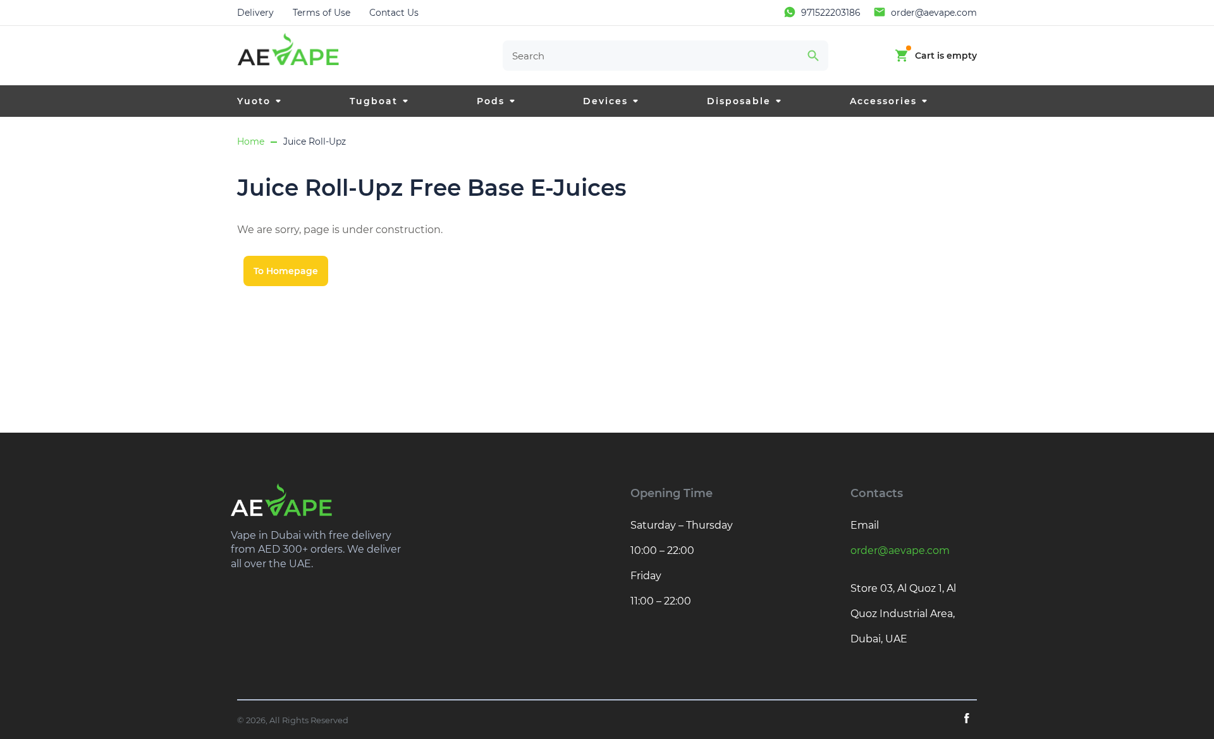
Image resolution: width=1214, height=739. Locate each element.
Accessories (883, 101)
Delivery (255, 12)
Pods (491, 101)
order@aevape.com (934, 12)
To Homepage (286, 271)
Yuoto (254, 101)
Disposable (739, 101)
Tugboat (374, 101)
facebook (966, 718)
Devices (605, 101)
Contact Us (394, 12)
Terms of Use (321, 12)
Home (250, 141)
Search (813, 55)
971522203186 (831, 12)
